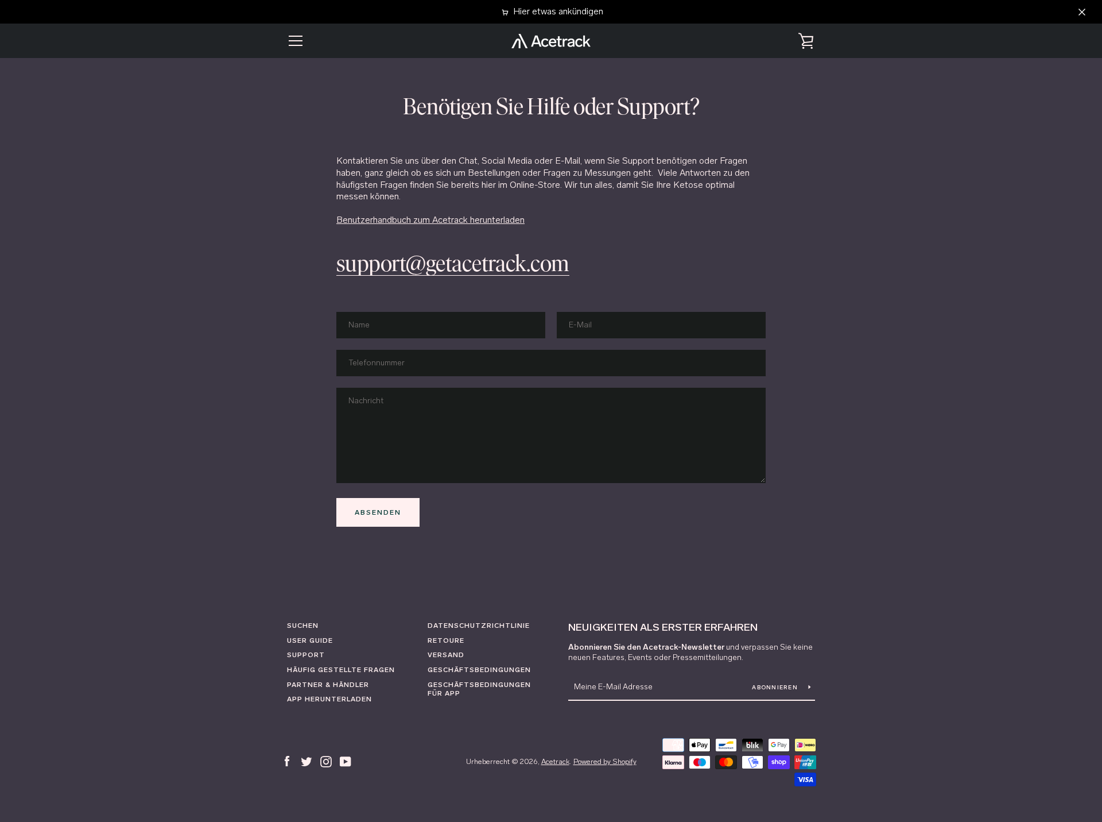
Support (306, 655)
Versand (446, 655)
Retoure (446, 640)
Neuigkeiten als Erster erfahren (663, 627)
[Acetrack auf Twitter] (306, 760)
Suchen (303, 626)
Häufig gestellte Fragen (341, 670)
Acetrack (555, 761)
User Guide (310, 640)
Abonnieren (776, 687)
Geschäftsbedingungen (479, 670)
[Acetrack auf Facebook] (287, 760)
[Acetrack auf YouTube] (345, 760)
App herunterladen (329, 699)
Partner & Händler (328, 685)
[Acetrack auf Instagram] (326, 760)
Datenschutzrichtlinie (479, 626)
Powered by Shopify (605, 761)
